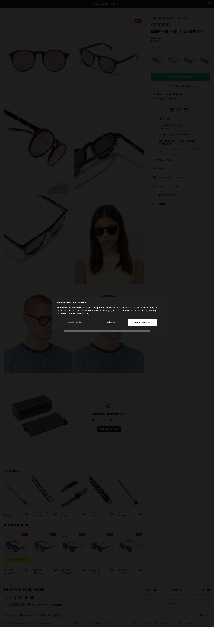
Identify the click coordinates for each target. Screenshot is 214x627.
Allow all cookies (142, 322)
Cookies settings (75, 322)
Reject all (111, 322)
